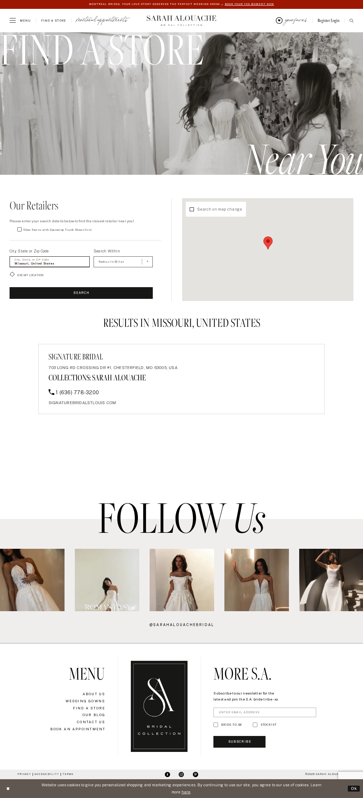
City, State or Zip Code (29, 251)
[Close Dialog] (7, 788)
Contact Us (91, 722)
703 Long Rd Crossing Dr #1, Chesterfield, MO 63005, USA (113, 367)
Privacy (24, 774)
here (186, 792)
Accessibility (46, 774)
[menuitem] (20, 20)
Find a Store (89, 708)
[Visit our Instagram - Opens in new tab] (181, 774)
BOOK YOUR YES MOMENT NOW (249, 4)
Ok (354, 788)
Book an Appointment (77, 729)
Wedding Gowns (86, 701)
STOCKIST (269, 724)
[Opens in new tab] (32, 580)
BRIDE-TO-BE (231, 724)
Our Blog (94, 715)
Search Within (107, 251)
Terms (67, 774)
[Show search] (351, 21)
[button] (20, 20)
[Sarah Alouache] (181, 21)
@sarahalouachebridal (182, 625)
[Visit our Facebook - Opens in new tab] (167, 774)
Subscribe (239, 741)
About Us (94, 694)
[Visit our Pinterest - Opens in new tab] (195, 774)
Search (81, 293)
